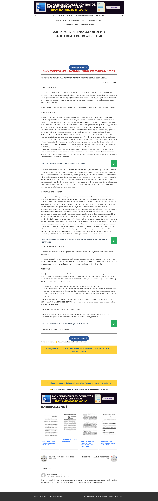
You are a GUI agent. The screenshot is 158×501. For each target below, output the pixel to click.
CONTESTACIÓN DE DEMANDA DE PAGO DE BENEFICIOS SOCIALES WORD (80, 390)
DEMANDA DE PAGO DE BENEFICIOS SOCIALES (61, 458)
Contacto (121, 496)
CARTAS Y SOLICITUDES (94, 20)
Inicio (54, 16)
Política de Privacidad (101, 496)
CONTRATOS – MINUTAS (65, 16)
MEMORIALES (100, 16)
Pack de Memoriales (87, 24)
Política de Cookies (113, 496)
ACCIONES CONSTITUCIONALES (84, 16)
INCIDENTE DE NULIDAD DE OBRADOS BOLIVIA (95, 458)
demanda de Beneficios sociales (93, 197)
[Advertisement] (79, 50)
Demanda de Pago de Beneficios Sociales (72, 342)
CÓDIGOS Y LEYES (61, 20)
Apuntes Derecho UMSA (76, 20)
